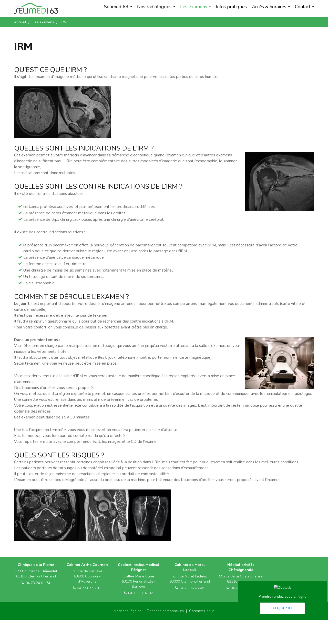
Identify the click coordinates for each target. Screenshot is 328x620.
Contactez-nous (201, 610)
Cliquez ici (282, 608)
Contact (302, 7)
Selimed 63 (116, 7)
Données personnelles (165, 610)
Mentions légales (127, 610)
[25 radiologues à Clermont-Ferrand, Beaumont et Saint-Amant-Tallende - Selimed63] (36, 8)
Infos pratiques (231, 7)
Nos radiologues (154, 7)
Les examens (193, 7)
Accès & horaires (269, 7)
